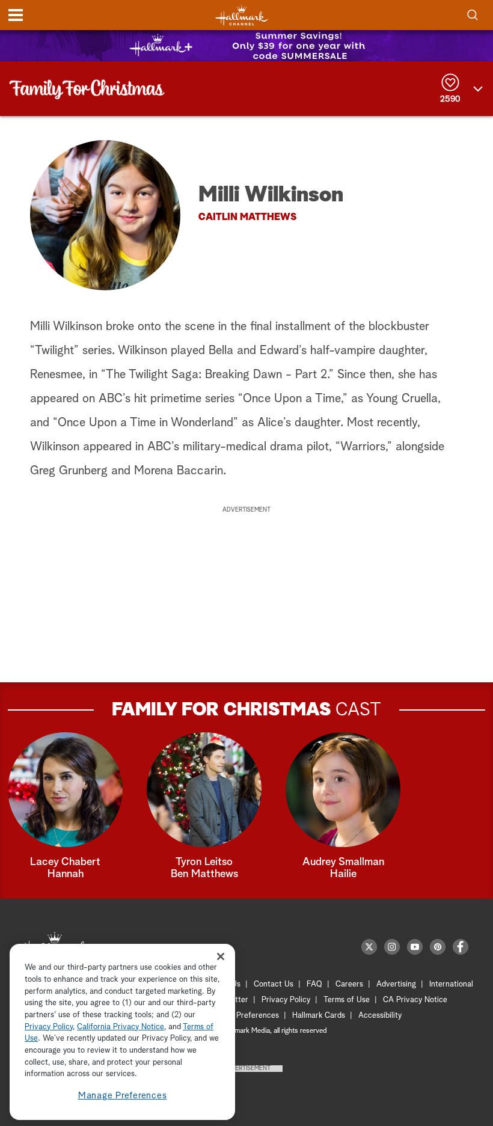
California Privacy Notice (120, 1027)
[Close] (220, 956)
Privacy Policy (286, 1000)
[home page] (242, 15)
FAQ (314, 984)
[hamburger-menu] (15, 15)
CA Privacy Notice (415, 1000)
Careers (349, 984)
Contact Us (273, 984)
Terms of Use (346, 1000)
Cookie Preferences (244, 1016)
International (451, 984)
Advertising (396, 984)
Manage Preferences (122, 1095)
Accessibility (380, 1016)
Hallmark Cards (318, 1016)
